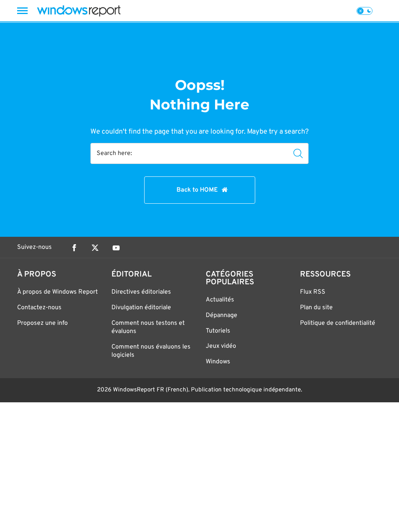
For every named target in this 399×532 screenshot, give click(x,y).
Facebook (74, 247)
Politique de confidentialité (337, 323)
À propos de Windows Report (57, 292)
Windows (218, 362)
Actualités (220, 300)
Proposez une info (42, 323)
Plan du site (316, 308)
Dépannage (221, 315)
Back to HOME (197, 190)
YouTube (116, 247)
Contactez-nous (39, 308)
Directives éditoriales (141, 292)
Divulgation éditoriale (141, 308)
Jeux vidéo (221, 346)
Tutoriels (218, 331)
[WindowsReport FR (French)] (78, 11)
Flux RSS (312, 292)
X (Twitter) (95, 247)
